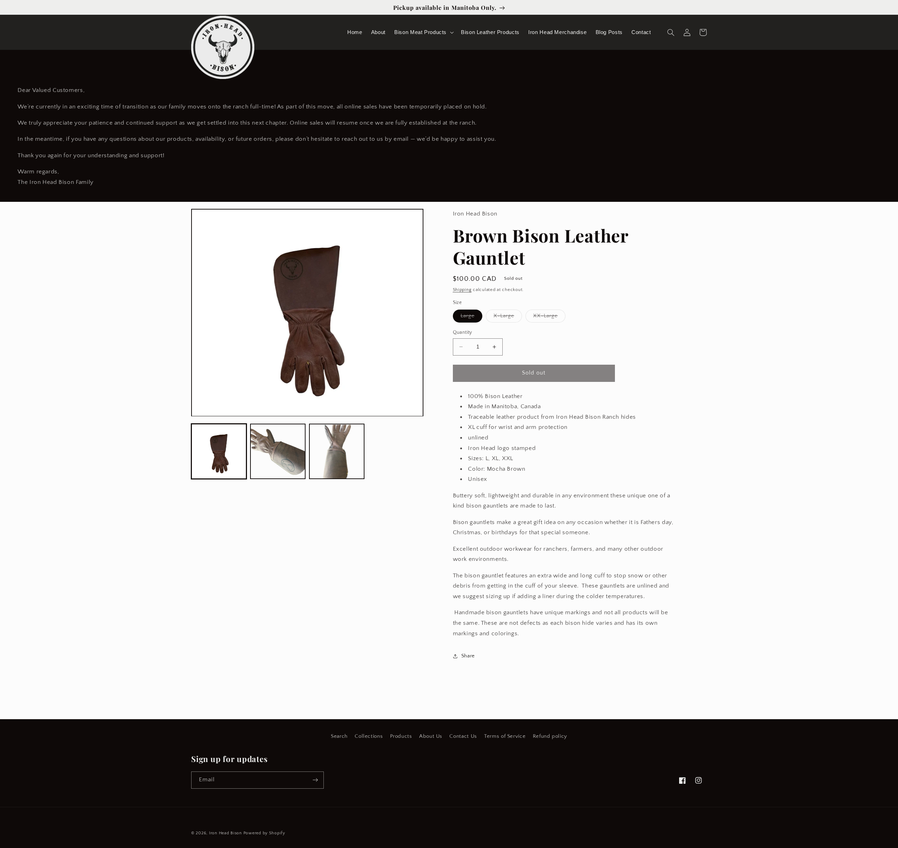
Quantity (462, 332)
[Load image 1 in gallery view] (219, 451)
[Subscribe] (315, 780)
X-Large (508, 318)
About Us (430, 736)
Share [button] (468, 656)
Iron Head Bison (226, 833)
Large (471, 318)
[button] (423, 32)
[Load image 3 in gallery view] (336, 451)
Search (339, 736)
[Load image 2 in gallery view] (278, 451)
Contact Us (463, 736)
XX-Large (549, 318)
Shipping (462, 289)
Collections (369, 736)
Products (401, 736)
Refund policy (550, 736)
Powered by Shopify (264, 833)
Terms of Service (504, 736)
